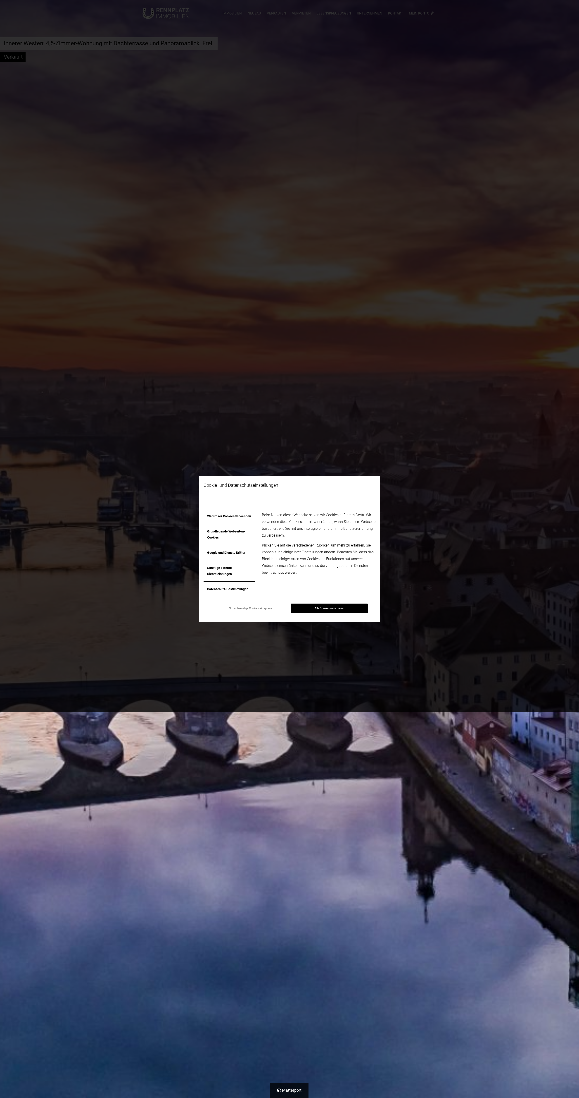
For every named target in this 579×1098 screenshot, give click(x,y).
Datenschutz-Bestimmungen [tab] (227, 589)
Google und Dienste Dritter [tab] (226, 552)
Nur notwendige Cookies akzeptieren (251, 608)
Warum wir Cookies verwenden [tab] (229, 516)
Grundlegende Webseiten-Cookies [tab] (226, 534)
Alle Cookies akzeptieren (329, 608)
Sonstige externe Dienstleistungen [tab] (219, 570)
